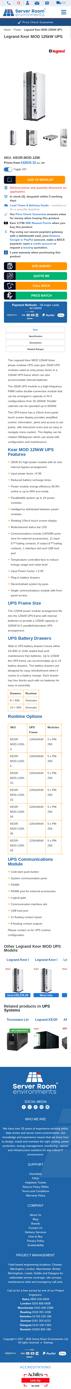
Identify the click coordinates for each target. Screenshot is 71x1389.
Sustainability (35, 1245)
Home (7, 29)
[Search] (19, 3)
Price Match (41, 295)
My (28, 3)
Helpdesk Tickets (35, 1182)
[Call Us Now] (9, 3)
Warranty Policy (35, 1195)
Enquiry (47, 3)
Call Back (41, 285)
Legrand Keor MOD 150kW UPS (47, 959)
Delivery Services (35, 1232)
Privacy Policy (35, 1240)
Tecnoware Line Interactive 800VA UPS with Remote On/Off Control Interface (18, 1019)
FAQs (35, 1178)
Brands (35, 1223)
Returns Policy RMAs (35, 1186)
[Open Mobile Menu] (63, 12)
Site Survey (41, 266)
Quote (42, 276)
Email (37, 3)
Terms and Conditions (35, 1191)
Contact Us (35, 1227)
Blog (35, 1219)
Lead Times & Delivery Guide (29, 205)
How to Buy (35, 1236)
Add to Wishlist (40, 179)
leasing (28, 247)
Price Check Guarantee (31, 214)
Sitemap (48, 1342)
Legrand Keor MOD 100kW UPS (18, 959)
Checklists (35, 1173)
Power (17, 29)
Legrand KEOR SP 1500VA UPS (47, 1019)
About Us (35, 1214)
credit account (43, 243)
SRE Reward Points (38, 223)
